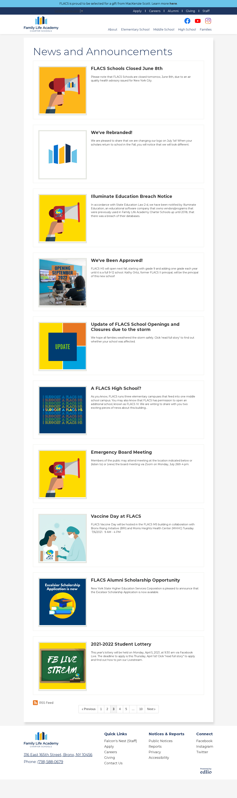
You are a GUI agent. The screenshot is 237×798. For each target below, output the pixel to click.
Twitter (202, 752)
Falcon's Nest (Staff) (120, 741)
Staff (206, 11)
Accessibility (159, 758)
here (173, 3)
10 (141, 709)
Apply (137, 11)
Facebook (204, 741)
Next (150, 709)
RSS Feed (46, 703)
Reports (155, 747)
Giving (190, 11)
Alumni (173, 11)
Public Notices (161, 741)
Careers (154, 11)
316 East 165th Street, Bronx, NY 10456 (58, 754)
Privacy (155, 752)
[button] (112, 29)
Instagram (204, 747)
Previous (90, 709)
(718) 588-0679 (50, 761)
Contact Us (113, 763)
